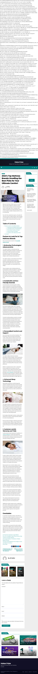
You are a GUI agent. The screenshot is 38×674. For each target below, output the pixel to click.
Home (23, 671)
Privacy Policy (35, 671)
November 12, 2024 (6, 643)
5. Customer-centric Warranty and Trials (13, 232)
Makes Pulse (19, 162)
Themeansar (2, 672)
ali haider (8, 186)
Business (3, 173)
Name (3, 606)
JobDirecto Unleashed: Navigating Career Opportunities (18, 549)
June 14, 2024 (24, 654)
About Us (26, 671)
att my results (5, 544)
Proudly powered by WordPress (5, 671)
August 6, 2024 (24, 643)
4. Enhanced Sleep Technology (12, 231)
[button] (32, 167)
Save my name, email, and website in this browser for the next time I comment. (12, 622)
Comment (4, 586)
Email (3, 611)
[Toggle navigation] (36, 168)
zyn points (20, 571)
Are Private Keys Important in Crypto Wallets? (11, 534)
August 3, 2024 (5, 654)
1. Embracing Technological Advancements (14, 227)
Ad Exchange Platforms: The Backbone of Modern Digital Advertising (31, 200)
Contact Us (30, 671)
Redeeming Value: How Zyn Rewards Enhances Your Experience (7, 549)
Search (28, 173)
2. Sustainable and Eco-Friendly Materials (14, 228)
